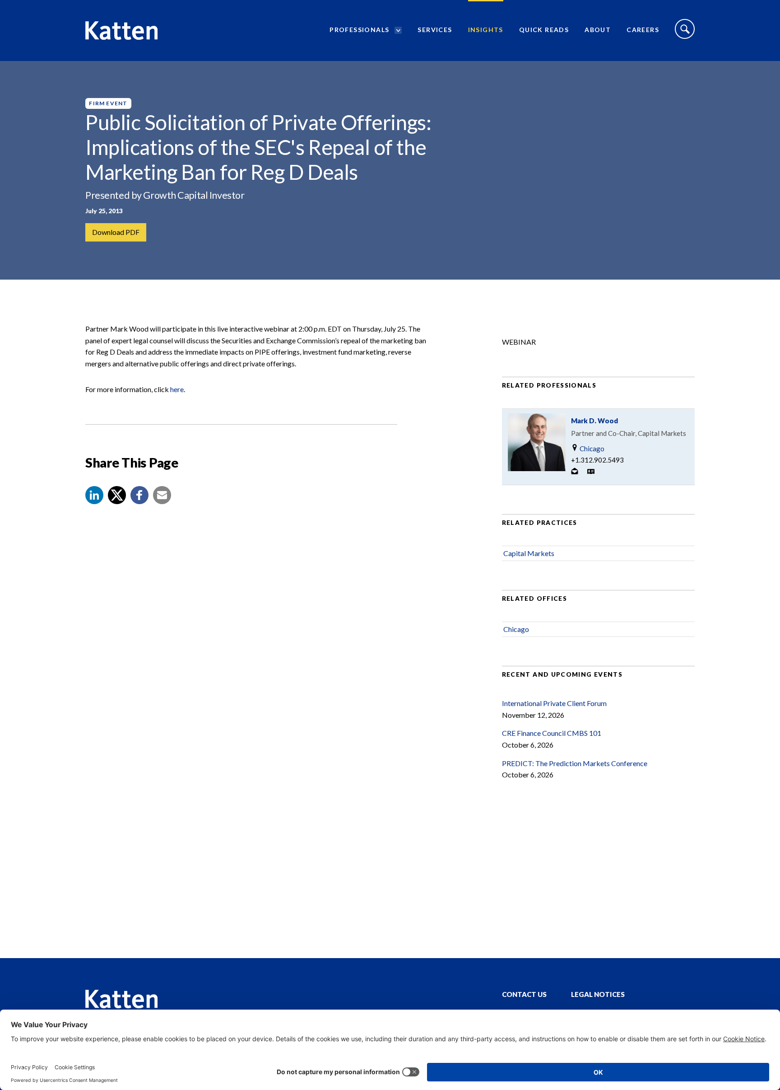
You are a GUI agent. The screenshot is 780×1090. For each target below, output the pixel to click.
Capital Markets (528, 553)
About (598, 29)
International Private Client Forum (554, 703)
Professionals (359, 29)
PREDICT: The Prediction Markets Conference (574, 763)
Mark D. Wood (594, 420)
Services (435, 29)
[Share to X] (117, 495)
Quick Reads (544, 29)
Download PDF (115, 232)
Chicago (591, 448)
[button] (94, 495)
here (177, 389)
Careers (643, 29)
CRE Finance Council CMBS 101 (551, 733)
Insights (485, 29)
